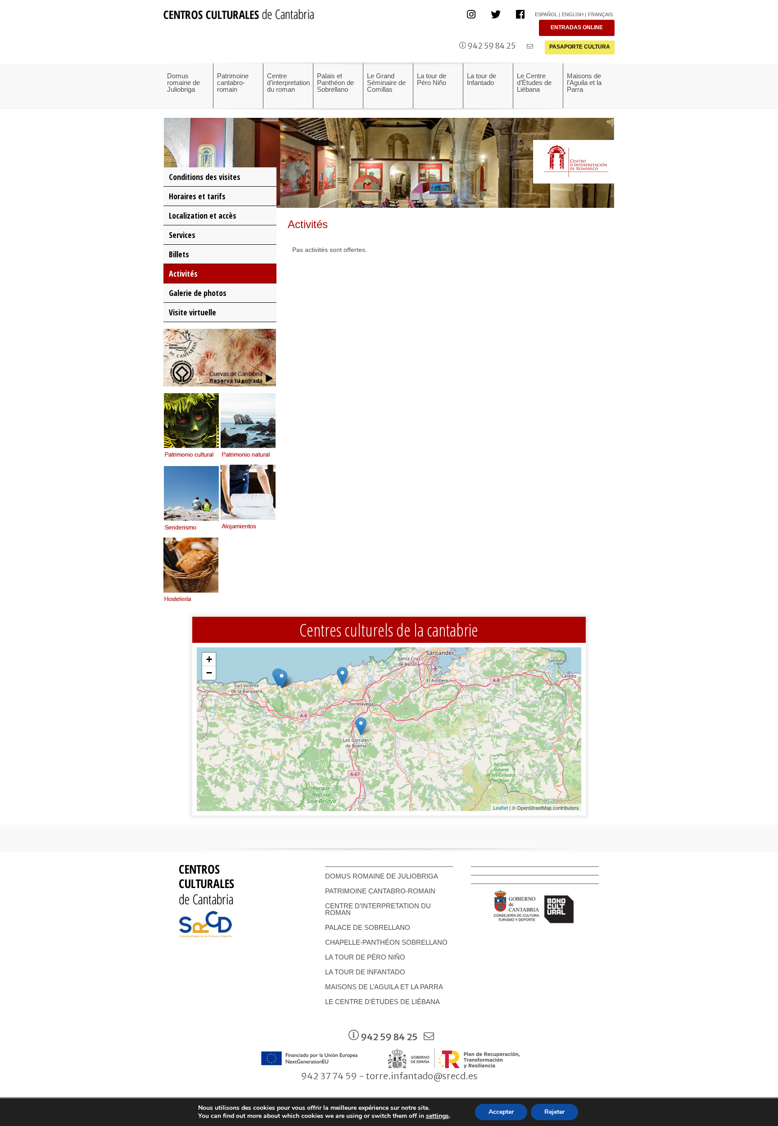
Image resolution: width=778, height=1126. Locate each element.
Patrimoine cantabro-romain (380, 891)
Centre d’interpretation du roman (378, 909)
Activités (183, 273)
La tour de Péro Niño (365, 957)
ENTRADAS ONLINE (577, 27)
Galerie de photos (197, 292)
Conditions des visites (204, 176)
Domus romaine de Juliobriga (381, 876)
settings (437, 1116)
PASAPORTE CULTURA (579, 47)
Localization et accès (202, 215)
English (573, 14)
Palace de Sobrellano (367, 927)
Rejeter (554, 1112)
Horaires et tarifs (197, 196)
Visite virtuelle (192, 312)
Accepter (501, 1112)
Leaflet (500, 807)
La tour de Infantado (365, 972)
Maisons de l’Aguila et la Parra (384, 987)
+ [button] (209, 659)
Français (600, 14)
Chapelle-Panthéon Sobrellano (386, 942)
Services (182, 234)
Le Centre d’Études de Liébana (382, 1001)
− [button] (209, 672)
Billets (179, 254)
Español (546, 14)
